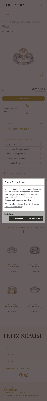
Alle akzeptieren (35, 218)
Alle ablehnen (17, 218)
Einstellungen (9, 214)
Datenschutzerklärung (14, 206)
